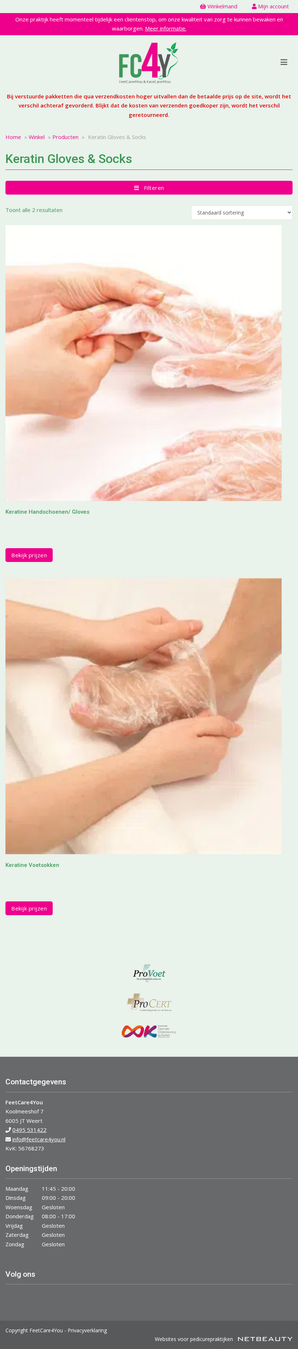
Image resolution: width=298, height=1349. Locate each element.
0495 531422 (29, 1129)
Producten (65, 136)
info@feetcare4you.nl (38, 1139)
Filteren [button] (151, 187)
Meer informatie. (165, 28)
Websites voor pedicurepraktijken (194, 1339)
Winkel (37, 136)
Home (13, 136)
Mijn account (273, 6)
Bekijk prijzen (29, 555)
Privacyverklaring (87, 1330)
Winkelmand (221, 6)
